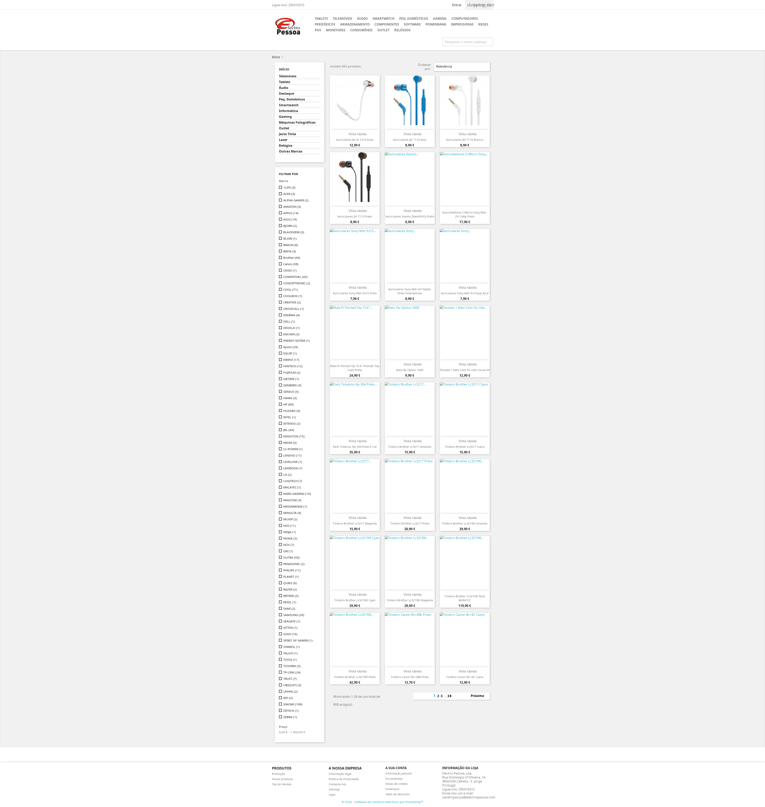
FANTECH (293, 366)
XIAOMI (292, 704)
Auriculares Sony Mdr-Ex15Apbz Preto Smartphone (409, 291)
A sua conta (396, 768)
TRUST (290, 679)
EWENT (291, 360)
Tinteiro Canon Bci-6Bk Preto (410, 677)
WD (288, 698)
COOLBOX (292, 296)
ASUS (290, 219)
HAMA (290, 398)
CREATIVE (292, 302)
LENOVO (292, 455)
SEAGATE (291, 621)
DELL (289, 321)
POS (318, 30)
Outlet (383, 30)
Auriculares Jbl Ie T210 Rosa (354, 140)
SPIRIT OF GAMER (298, 640)
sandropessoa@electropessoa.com (468, 797)
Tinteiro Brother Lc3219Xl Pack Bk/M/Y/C (464, 598)
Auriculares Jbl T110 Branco (464, 140)
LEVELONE (292, 462)
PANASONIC (294, 564)
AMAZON (292, 207)
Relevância (461, 66)
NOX (288, 545)
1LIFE (289, 187)
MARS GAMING (297, 494)
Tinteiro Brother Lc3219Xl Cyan (354, 600)
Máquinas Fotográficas (297, 122)
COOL (290, 289)
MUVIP (290, 519)
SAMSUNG (293, 615)
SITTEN (290, 628)
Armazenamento (355, 24)
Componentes (387, 24)
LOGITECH (292, 481)
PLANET (291, 577)
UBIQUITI (292, 685)
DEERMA (291, 315)
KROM (290, 443)
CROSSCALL (293, 309)
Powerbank (436, 24)
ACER (289, 194)
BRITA (289, 251)
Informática (288, 111)
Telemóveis (342, 18)
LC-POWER (293, 449)
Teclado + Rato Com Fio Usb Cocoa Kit (465, 370)
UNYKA (290, 691)
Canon (290, 264)
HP (288, 404)
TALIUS (290, 653)
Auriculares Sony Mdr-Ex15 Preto (355, 293)
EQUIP (290, 353)
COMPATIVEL (295, 277)
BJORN (290, 226)
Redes (483, 24)
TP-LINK (292, 672)
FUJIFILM (291, 372)
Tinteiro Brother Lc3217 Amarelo (409, 447)
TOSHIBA (292, 666)
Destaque (286, 94)
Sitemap (334, 789)
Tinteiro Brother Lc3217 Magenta (355, 523)
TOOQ (290, 659)
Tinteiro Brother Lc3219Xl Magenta (409, 600)
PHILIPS (292, 570)
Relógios (402, 30)
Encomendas (394, 778)
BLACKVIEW (293, 232)
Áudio (362, 18)
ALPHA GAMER (296, 200)
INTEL (289, 417)
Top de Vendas (281, 784)
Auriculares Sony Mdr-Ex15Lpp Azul (464, 293)
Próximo (479, 696)
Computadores (464, 18)
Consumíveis (361, 30)
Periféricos (325, 24)
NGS (289, 526)
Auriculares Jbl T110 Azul (409, 140)
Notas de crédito (396, 784)
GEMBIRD (292, 385)
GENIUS (291, 392)
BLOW (290, 238)
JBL (288, 430)
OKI (288, 551)
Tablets (321, 18)
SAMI (289, 608)
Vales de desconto (397, 794)
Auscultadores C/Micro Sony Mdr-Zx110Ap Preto (464, 214)
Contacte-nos (337, 784)
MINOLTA (292, 513)
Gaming (440, 18)
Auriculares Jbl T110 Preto (354, 216)
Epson (290, 347)
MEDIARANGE (295, 506)
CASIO (290, 270)
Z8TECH (291, 711)
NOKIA (290, 538)
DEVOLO (291, 328)
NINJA (289, 532)
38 (449, 696)
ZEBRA (290, 717)
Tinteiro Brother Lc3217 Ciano (464, 447)
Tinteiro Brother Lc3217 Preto (409, 523)
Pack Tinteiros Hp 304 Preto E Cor (355, 447)
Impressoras (462, 24)
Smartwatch (383, 18)
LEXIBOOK (292, 468)
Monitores (335, 30)
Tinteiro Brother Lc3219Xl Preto (355, 677)
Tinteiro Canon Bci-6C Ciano (464, 677)
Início (284, 69)
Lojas (332, 794)
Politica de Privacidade (344, 779)
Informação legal (340, 774)
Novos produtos (282, 779)
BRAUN (290, 245)
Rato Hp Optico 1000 (409, 370)
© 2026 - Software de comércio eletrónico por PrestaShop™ (382, 802)
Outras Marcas (290, 151)
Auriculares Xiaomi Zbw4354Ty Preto (409, 216)
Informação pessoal (398, 773)
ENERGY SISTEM (296, 340)
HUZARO (291, 411)
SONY (290, 634)
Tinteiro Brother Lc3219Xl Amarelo (464, 523)
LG (287, 474)
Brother (291, 258)
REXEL (289, 602)
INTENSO (291, 423)
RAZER (290, 589)
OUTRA (291, 557)
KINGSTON (294, 436)
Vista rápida (355, 134)
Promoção (278, 774)
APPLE (290, 213)
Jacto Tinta (287, 134)
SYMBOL (291, 647)
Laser (283, 140)
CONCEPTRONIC (296, 283)
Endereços (392, 789)
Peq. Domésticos (413, 18)
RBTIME (291, 596)
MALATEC (292, 487)
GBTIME (291, 379)
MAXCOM (292, 500)
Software (412, 24)
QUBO (290, 583)
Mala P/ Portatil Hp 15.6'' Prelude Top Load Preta (354, 368)
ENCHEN (291, 334)
